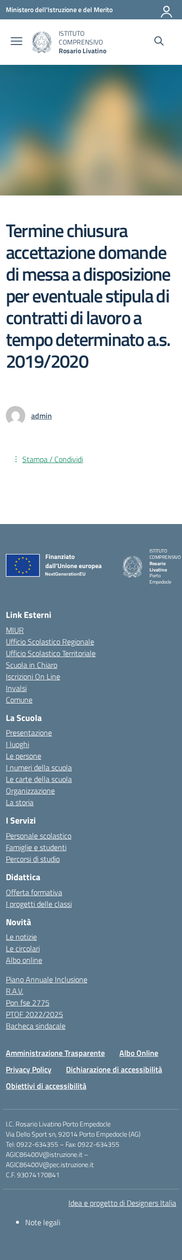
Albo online (24, 960)
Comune (19, 699)
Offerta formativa (34, 892)
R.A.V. (14, 991)
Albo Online (138, 1053)
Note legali (42, 1222)
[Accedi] (167, 9)
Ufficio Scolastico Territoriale (51, 653)
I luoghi (17, 744)
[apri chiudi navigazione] (16, 42)
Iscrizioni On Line (33, 676)
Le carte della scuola (39, 779)
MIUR (15, 630)
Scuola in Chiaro (31, 665)
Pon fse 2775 (28, 1002)
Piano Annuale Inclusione (46, 979)
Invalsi (16, 688)
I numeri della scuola (39, 767)
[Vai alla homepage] (41, 42)
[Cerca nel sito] (158, 42)
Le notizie (21, 937)
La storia (19, 802)
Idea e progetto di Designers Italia (122, 1203)
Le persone (23, 756)
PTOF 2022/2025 (34, 1014)
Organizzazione (30, 790)
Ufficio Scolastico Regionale (50, 641)
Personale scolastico (38, 835)
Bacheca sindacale (36, 1026)
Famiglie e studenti (36, 847)
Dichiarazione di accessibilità (114, 1069)
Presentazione (29, 732)
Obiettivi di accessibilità (46, 1086)
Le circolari (23, 948)
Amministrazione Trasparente (55, 1053)
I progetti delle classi (39, 904)
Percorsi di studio (33, 859)
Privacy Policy (28, 1069)
